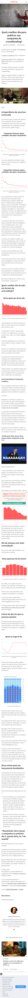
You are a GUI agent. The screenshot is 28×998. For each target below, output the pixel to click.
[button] (14, 495)
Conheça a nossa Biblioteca (14, 503)
